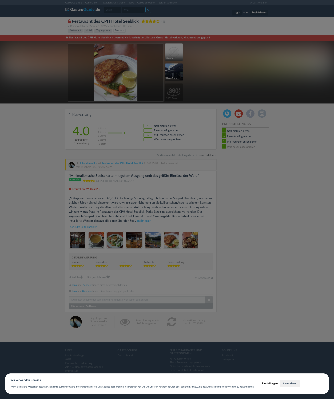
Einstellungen (270, 383)
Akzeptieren (290, 383)
